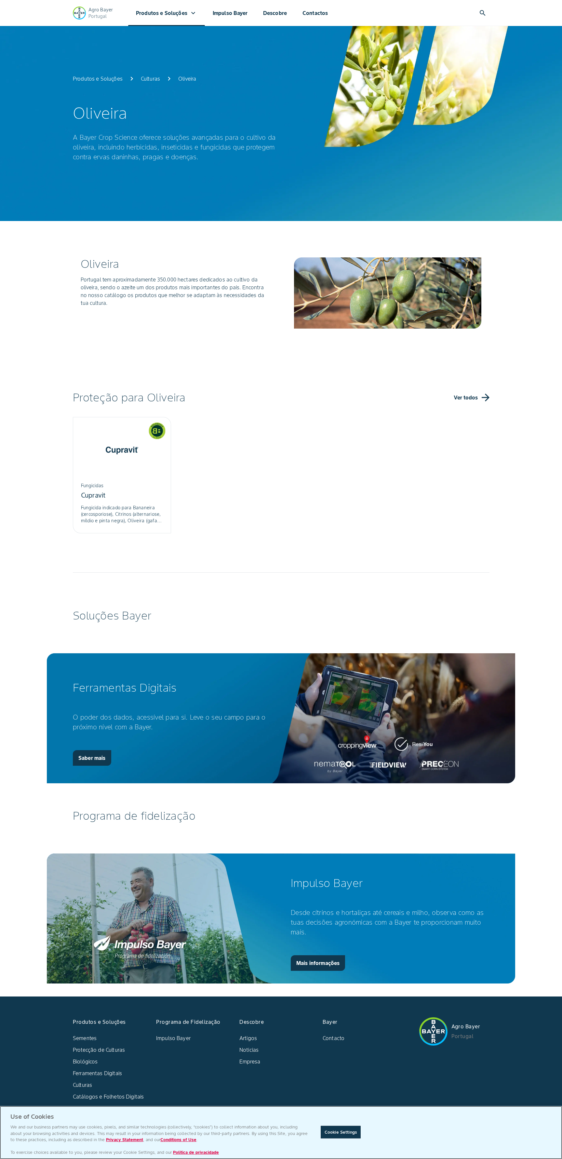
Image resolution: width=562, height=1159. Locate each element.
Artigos (248, 1038)
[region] (281, 1132)
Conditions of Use (178, 1139)
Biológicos (85, 1061)
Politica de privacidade (196, 1152)
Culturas (82, 1085)
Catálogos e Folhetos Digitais (108, 1096)
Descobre (275, 13)
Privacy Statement (124, 1139)
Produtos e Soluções (166, 13)
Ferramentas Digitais (97, 1073)
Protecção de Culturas (99, 1050)
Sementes (85, 1038)
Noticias (249, 1050)
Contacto (333, 1038)
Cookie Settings (341, 1132)
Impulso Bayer (230, 13)
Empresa (249, 1061)
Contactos (315, 13)
